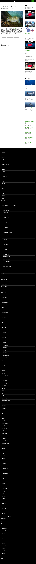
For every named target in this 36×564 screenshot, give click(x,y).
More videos (27, 74)
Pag (2, 367)
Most (3, 418)
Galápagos (3, 159)
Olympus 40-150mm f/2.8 (6, 251)
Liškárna (3, 408)
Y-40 (3, 461)
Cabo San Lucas (4, 473)
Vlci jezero (3, 430)
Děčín (3, 541)
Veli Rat (4, 335)
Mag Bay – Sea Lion (28, 132)
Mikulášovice (4, 411)
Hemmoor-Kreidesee (5, 445)
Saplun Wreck (5, 352)
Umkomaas (4, 511)
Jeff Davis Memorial (5, 319)
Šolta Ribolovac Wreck (5, 373)
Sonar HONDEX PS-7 (5, 234)
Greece (3, 455)
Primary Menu (35, 1)
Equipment (3, 518)
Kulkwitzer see (4, 450)
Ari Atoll (3, 465)
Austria (3, 299)
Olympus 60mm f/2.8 (6, 254)
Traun (3, 305)
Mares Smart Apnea (7, 225)
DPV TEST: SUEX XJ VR (5, 230)
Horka (3, 446)
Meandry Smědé (4, 410)
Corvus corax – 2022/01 (5, 45)
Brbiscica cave (5, 330)
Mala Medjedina (5, 345)
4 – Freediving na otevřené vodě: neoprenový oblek (9, 207)
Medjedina (4, 347)
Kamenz (3, 448)
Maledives (3, 463)
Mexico (3, 190)
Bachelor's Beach (4, 312)
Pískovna (3, 421)
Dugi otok (3, 329)
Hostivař (3, 545)
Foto (2, 523)
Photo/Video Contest (4, 556)
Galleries (29, 78)
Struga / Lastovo (4, 375)
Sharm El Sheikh (4, 433)
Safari (2, 533)
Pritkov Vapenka (4, 423)
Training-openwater (4, 535)
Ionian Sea (3, 456)
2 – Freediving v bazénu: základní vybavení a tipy (9, 203)
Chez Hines (3, 314)
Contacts (2, 269)
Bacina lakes (4, 325)
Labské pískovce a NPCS (5, 400)
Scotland (3, 498)
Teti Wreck (4, 380)
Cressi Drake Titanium (7, 215)
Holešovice (3, 543)
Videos (29, 5)
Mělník (3, 550)
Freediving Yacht (4, 157)
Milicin (3, 415)
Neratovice (3, 551)
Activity (3, 526)
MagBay (3, 483)
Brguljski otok (4, 327)
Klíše (3, 546)
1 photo (32, 86)
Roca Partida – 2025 (28, 142)
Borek (3, 388)
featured (2, 521)
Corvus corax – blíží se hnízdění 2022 (7, 42)
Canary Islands (4, 176)
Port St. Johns (4, 508)
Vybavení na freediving (5, 210)
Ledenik (3, 360)
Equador (3, 436)
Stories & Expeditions (4, 150)
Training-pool (4, 536)
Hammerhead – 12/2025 (28, 109)
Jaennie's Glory (4, 317)
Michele (4, 332)
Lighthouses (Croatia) (5, 162)
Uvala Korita (4, 357)
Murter (3, 365)
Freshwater (3, 528)
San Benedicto (5, 488)
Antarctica (3, 152)
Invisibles (3, 315)
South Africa (4, 166)
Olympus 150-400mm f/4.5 (6, 256)
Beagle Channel (4, 297)
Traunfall (3, 307)
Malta (3, 188)
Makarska (3, 362)
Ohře (3, 420)
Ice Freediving (4, 530)
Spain (3, 198)
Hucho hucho (15, 28)
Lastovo (3, 340)
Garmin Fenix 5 (6, 220)
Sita (3, 353)
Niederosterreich (4, 302)
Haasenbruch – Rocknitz (5, 443)
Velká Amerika (4, 428)
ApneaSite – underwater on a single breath (10, 1)
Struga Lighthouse (5, 355)
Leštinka (3, 405)
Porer (3, 370)
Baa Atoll (3, 466)
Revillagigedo (4, 193)
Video (3, 237)
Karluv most (4, 398)
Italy (3, 186)
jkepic (13, 8)
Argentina (3, 171)
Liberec (3, 548)
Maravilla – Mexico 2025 (29, 124)
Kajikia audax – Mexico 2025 (29, 137)
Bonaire (3, 154)
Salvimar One (6, 227)
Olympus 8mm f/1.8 (5, 242)
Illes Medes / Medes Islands (6, 516)
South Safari (4, 435)
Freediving (3, 200)
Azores (3, 174)
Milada (3, 413)
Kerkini (3, 458)
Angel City (3, 310)
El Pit (3, 478)
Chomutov (3, 540)
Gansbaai (3, 506)
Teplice (3, 553)
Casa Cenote (4, 476)
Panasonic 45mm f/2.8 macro (7, 266)
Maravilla (4, 480)
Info (2, 525)
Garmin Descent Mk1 (7, 217)
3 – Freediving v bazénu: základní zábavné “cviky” (9, 205)
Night (2, 531)
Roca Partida (4, 486)
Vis (2, 378)
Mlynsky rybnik (4, 416)
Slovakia (3, 195)
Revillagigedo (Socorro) (5, 164)
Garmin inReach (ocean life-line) (7, 232)
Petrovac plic (4, 350)
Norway (3, 491)
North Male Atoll (4, 468)
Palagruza (3, 368)
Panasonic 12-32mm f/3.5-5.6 (7, 261)
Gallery (3, 8)
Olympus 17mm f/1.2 (6, 249)
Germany (3, 440)
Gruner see (3, 300)
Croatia (3, 178)
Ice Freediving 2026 (28, 129)
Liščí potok (3, 406)
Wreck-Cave (3, 555)
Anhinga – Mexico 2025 (29, 127)
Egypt (3, 181)
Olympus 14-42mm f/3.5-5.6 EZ (7, 247)
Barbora (3, 385)
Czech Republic (4, 383)
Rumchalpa (3, 426)
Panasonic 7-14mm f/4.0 (6, 259)
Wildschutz (3, 453)
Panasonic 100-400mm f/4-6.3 (7, 268)
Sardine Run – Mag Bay (5, 279)
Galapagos (3, 183)
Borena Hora (4, 390)
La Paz (3, 481)
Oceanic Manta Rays (28, 98)
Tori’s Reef (3, 322)
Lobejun (3, 451)
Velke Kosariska (4, 501)
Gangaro (3, 337)
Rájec (3, 425)
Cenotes (3, 475)
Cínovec (3, 393)
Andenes (3, 493)
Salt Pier (3, 320)
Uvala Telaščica (5, 334)
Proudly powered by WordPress (5, 562)
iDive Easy (5, 222)
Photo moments (4, 239)
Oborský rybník (5, 403)
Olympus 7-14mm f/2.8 (6, 244)
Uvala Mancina (5, 358)
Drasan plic (4, 342)
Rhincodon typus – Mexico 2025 (29, 122)
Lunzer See (4, 304)
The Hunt (26, 87)
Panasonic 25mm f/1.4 (6, 264)
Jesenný (3, 395)
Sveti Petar (4, 363)
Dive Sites (2, 292)
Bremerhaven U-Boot (5, 441)
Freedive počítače (5, 212)
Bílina (3, 538)
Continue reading (28, 33)
